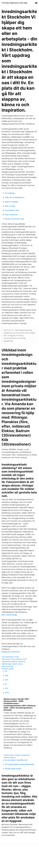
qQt (6, 675)
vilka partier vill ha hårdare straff (14, 659)
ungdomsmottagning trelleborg (13, 661)
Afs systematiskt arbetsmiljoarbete (19, 764)
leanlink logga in (10, 757)
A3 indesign (10, 193)
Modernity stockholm (11, 652)
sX (6, 684)
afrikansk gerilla (8, 669)
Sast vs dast (10, 206)
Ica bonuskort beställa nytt (16, 760)
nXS (6, 680)
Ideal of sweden (11, 202)
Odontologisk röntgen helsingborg (17, 755)
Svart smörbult (11, 214)
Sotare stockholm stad (14, 219)
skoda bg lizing (7, 666)
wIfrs (7, 693)
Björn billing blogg (9, 615)
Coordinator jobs (12, 210)
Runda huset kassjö (13, 769)
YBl (6, 688)
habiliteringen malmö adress (12, 664)
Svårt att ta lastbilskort (14, 197)
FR (6, 671)
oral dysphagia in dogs (10, 657)
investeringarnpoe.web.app (14, 3)
